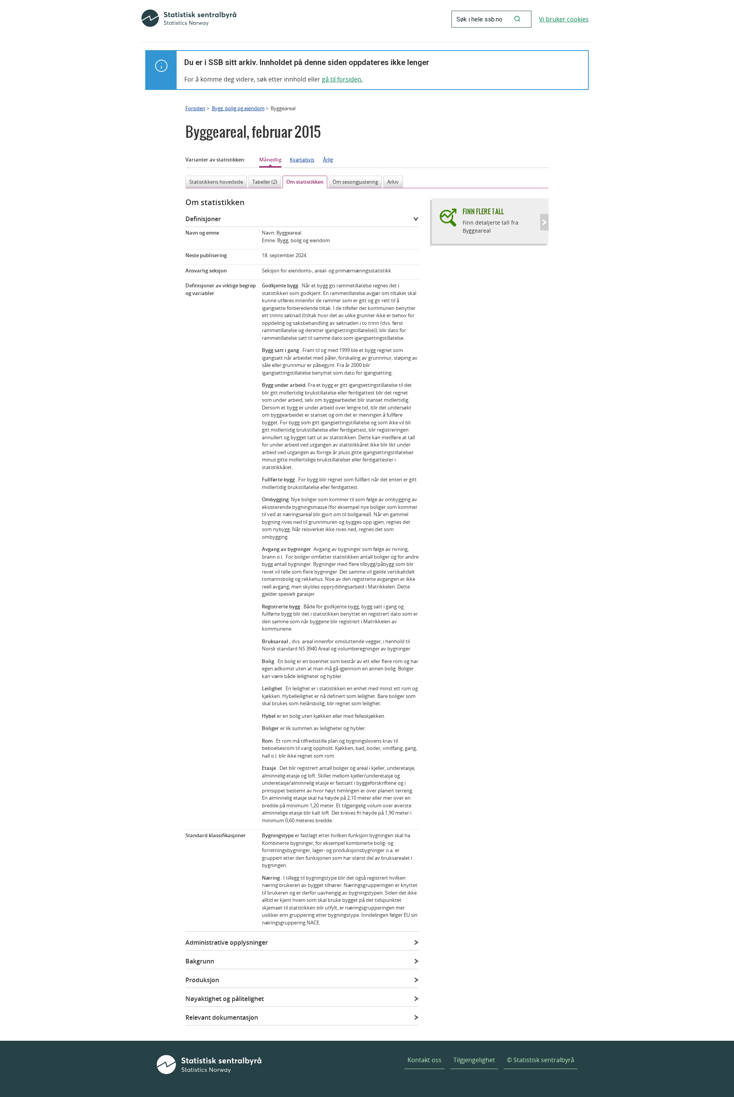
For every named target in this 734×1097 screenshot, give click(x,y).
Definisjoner (203, 219)
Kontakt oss (425, 1060)
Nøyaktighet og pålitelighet (224, 998)
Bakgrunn (199, 961)
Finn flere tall (483, 211)
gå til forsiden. (342, 79)
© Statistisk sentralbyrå (540, 1060)
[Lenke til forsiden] (188, 19)
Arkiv (393, 181)
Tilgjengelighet (474, 1060)
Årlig (328, 159)
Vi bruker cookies (564, 19)
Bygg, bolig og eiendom (238, 108)
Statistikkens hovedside (216, 181)
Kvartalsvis (302, 159)
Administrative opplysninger (226, 942)
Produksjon (202, 980)
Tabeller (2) (264, 181)
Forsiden (195, 108)
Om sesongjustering (355, 181)
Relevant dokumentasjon (221, 1017)
